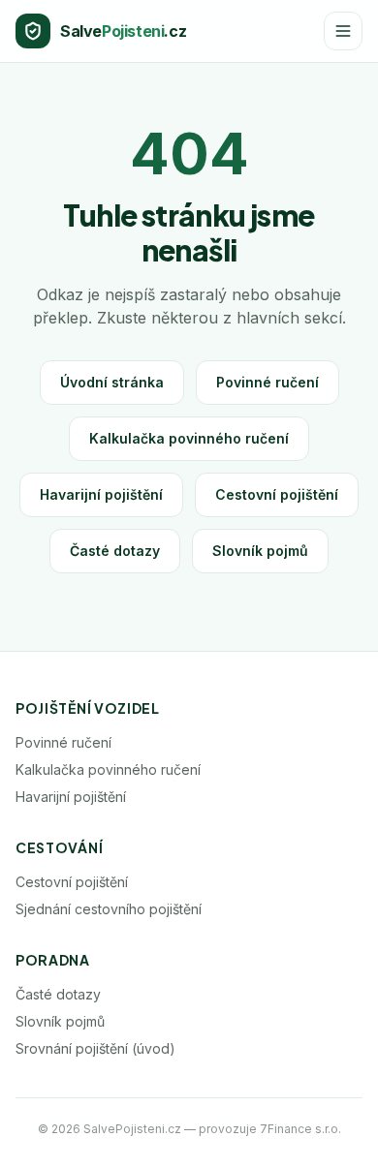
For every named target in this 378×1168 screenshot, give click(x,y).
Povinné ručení (267, 382)
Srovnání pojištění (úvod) (95, 1048)
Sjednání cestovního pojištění (109, 909)
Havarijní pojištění (101, 494)
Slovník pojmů (260, 550)
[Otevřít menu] (343, 31)
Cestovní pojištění (276, 494)
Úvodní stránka (112, 382)
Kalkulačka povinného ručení (189, 438)
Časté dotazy (115, 550)
